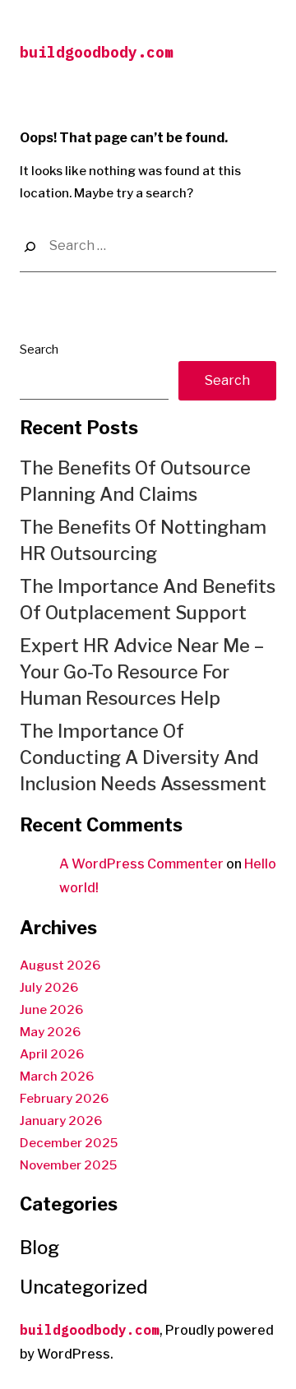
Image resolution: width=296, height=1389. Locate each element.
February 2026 (64, 1098)
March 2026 (57, 1076)
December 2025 (69, 1143)
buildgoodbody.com (96, 52)
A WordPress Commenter (141, 864)
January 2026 (61, 1121)
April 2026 (52, 1054)
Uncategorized (84, 1287)
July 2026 (49, 987)
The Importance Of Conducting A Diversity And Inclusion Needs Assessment (143, 757)
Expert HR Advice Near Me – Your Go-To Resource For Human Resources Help (142, 672)
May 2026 (50, 1032)
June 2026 (51, 1009)
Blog (39, 1247)
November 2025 (68, 1165)
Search (39, 349)
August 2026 (60, 965)
